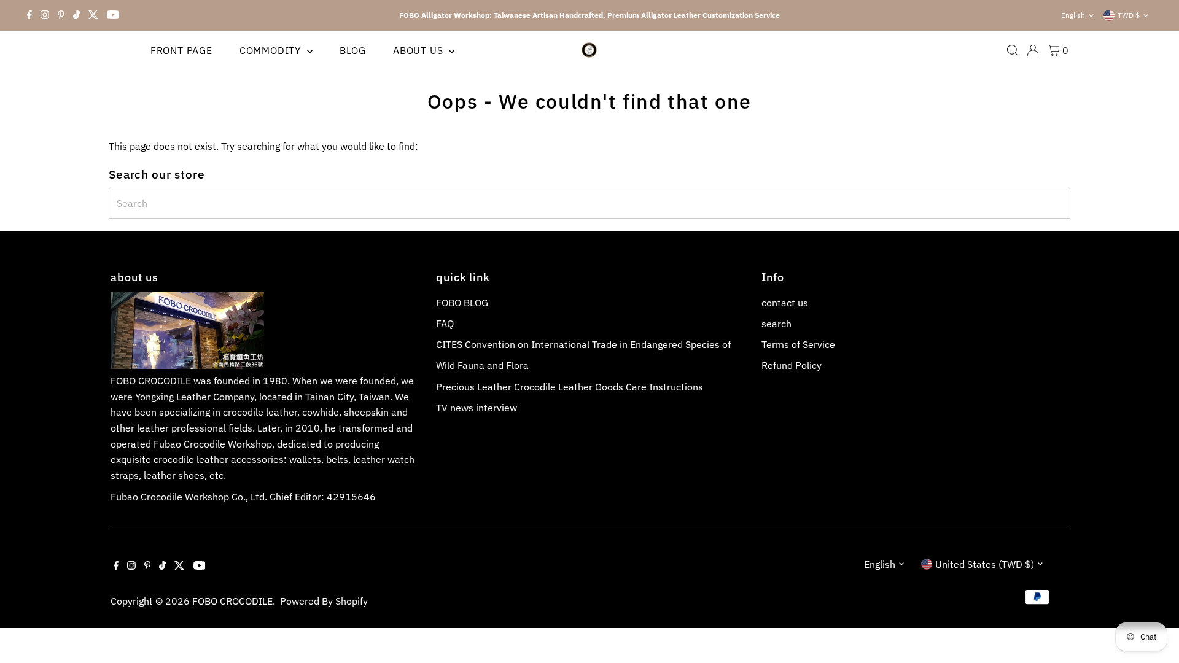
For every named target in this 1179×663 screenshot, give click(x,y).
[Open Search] (1012, 50)
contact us (784, 303)
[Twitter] (93, 15)
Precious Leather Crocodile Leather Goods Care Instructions (569, 387)
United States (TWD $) (984, 564)
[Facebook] (29, 15)
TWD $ (1129, 15)
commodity (271, 50)
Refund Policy (791, 365)
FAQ (445, 323)
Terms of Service (798, 344)
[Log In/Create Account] (1032, 50)
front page (181, 50)
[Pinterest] (61, 15)
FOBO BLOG (462, 303)
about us (419, 50)
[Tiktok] (76, 15)
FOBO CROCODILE (232, 601)
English (1073, 15)
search (776, 323)
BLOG (353, 50)
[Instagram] (44, 15)
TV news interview (476, 407)
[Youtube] (113, 15)
